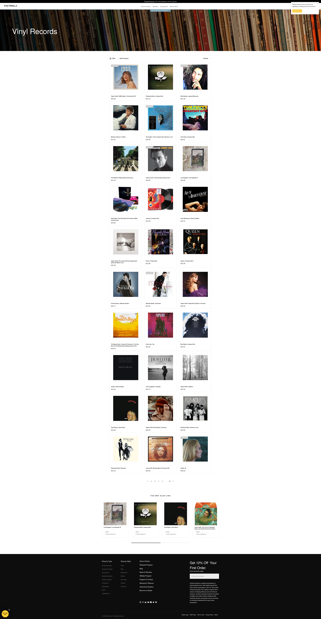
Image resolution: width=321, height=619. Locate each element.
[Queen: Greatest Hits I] (195, 241)
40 (169, 481)
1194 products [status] (124, 58)
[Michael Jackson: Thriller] (125, 117)
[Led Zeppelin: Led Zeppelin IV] (195, 158)
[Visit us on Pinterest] (156, 602)
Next (160, 539)
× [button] (317, 3)
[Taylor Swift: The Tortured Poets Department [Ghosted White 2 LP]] (125, 241)
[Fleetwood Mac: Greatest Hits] (160, 77)
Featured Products (149, 1)
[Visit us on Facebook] (143, 602)
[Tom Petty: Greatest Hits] (195, 117)
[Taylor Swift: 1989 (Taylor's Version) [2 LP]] (125, 77)
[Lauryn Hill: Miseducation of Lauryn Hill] (160, 449)
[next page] (173, 481)
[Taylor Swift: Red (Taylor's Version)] (160, 408)
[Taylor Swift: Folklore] (195, 367)
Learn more (297, 11)
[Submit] (217, 576)
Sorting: (205, 58)
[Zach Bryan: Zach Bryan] (125, 408)
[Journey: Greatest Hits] (160, 199)
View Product (110, 534)
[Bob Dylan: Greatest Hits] (195, 325)
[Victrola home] (10, 6)
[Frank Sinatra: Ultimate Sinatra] (125, 284)
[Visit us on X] (153, 602)
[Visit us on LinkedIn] (145, 602)
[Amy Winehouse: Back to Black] (195, 199)
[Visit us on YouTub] (148, 602)
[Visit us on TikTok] (151, 602)
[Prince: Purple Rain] (160, 241)
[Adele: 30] (195, 449)
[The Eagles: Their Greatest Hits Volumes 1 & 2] (160, 117)
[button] (5, 613)
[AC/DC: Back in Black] (125, 367)
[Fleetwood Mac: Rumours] (125, 449)
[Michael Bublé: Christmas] (160, 284)
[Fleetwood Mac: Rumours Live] (195, 408)
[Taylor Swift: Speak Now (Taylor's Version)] (195, 284)
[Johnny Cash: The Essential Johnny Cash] (160, 158)
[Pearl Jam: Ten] (160, 325)
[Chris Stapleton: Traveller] (160, 367)
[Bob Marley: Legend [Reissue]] (195, 77)
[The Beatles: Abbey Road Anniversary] (125, 158)
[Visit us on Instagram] (140, 602)
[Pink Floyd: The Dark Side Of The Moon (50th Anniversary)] (125, 199)
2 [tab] (175, 542)
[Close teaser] (9, 610)
